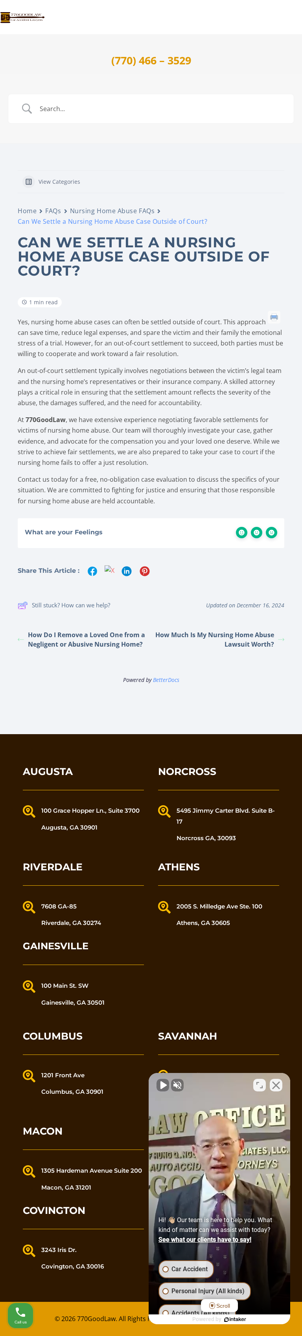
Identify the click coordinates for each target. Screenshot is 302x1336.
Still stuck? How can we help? (71, 605)
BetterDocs (166, 680)
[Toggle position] (259, 1085)
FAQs (53, 211)
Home (27, 211)
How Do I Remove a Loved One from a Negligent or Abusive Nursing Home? (86, 640)
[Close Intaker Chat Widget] (276, 1085)
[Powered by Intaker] (235, 1319)
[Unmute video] (163, 1085)
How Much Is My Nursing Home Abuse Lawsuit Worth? (214, 640)
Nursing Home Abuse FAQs (112, 211)
